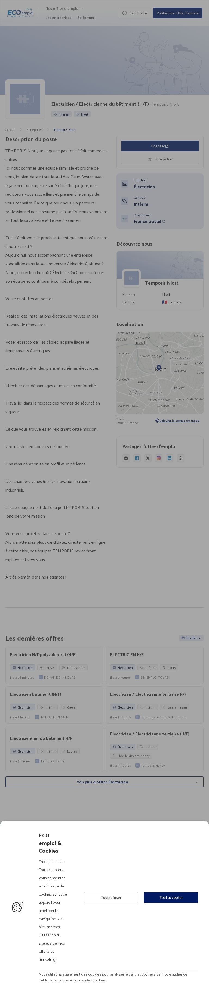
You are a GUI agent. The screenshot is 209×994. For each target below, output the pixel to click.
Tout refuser (111, 897)
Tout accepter (171, 897)
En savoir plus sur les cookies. (82, 980)
